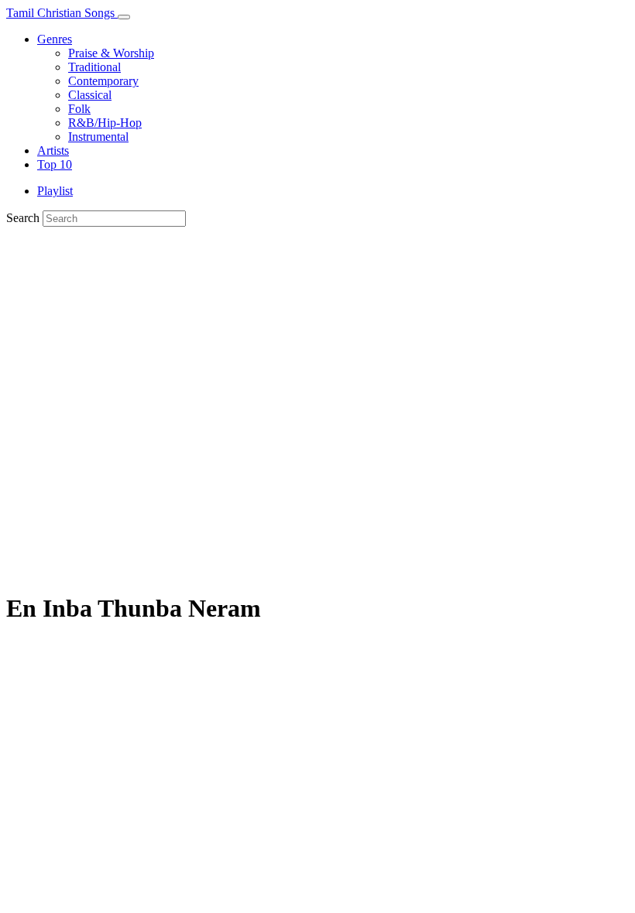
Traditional (94, 67)
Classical (90, 94)
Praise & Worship (111, 53)
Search (22, 217)
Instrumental (98, 136)
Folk (79, 108)
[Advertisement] (317, 342)
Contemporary (103, 80)
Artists (53, 150)
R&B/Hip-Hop (105, 122)
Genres (54, 39)
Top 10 (54, 164)
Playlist (55, 190)
